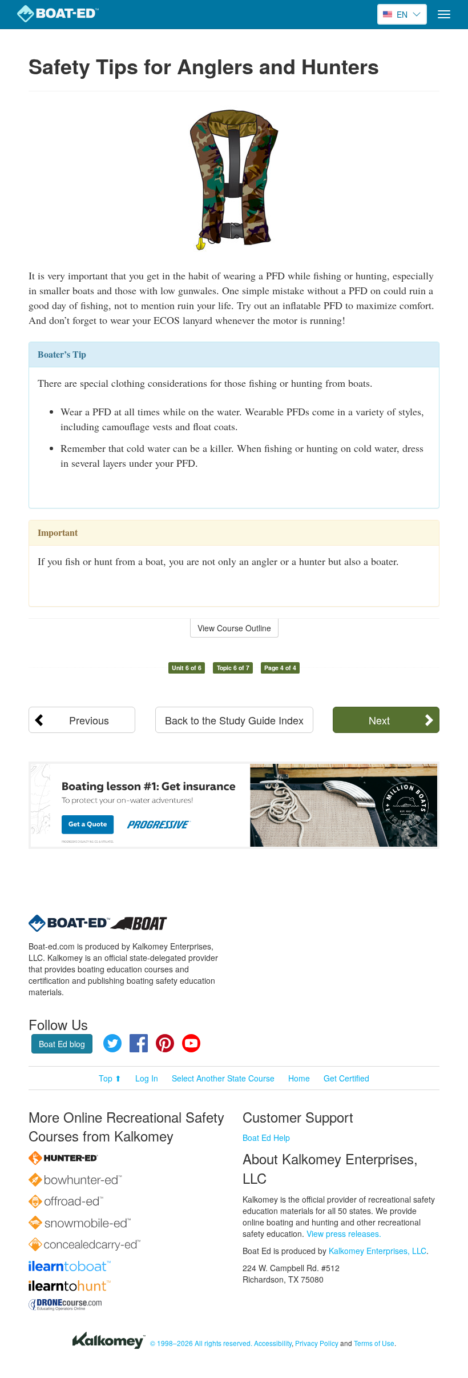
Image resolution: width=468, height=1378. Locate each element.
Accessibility (273, 1343)
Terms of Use (374, 1343)
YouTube (191, 1043)
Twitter (112, 1043)
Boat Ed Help (266, 1137)
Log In (146, 1078)
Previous (89, 719)
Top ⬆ (110, 1078)
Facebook (139, 1043)
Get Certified (346, 1078)
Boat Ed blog (62, 1043)
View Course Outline (234, 628)
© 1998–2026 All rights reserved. (201, 1343)
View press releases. (343, 1233)
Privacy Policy (316, 1343)
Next (379, 719)
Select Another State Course (223, 1078)
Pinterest (165, 1043)
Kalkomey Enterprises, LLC (377, 1250)
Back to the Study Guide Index (234, 719)
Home (299, 1078)
